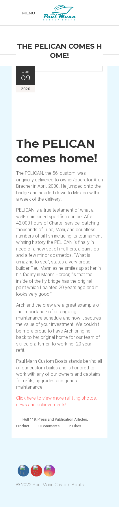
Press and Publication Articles (62, 419)
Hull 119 (29, 419)
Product (22, 426)
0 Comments (49, 426)
